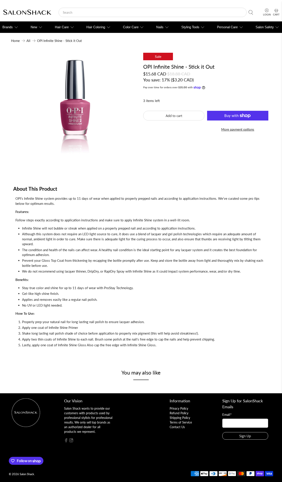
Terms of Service (181, 422)
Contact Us (177, 427)
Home (15, 40)
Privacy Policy (179, 408)
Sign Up (245, 436)
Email (227, 414)
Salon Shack (27, 474)
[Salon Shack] (27, 12)
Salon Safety (265, 27)
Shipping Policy (180, 418)
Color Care (131, 27)
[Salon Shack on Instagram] (71, 441)
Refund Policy (179, 413)
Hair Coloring (95, 27)
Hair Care (62, 27)
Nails (159, 27)
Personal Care (227, 27)
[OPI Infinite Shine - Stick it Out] (75, 110)
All (28, 40)
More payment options (237, 129)
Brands (7, 27)
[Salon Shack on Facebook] (66, 441)
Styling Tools (190, 27)
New (34, 27)
